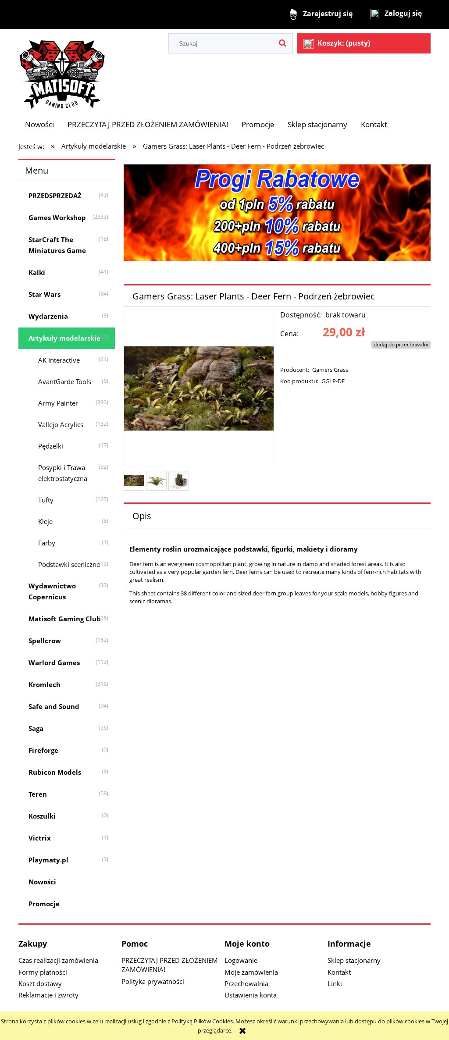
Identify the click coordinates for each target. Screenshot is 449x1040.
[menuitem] (39, 124)
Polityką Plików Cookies (202, 1021)
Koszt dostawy (40, 983)
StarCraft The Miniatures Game (57, 245)
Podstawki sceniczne (69, 564)
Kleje (45, 521)
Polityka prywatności (152, 981)
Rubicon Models (55, 772)
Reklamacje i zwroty (48, 994)
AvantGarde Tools (64, 381)
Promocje (44, 903)
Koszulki (42, 816)
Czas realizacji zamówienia (58, 960)
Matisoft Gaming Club (65, 618)
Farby (46, 542)
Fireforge (43, 750)
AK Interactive (59, 360)
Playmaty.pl (48, 859)
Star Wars (45, 294)
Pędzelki (50, 446)
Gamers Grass (330, 370)
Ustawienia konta (250, 994)
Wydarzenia (48, 316)
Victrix (40, 837)
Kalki (37, 272)
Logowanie (240, 960)
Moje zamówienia (251, 972)
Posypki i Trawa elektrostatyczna (62, 473)
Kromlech (45, 684)
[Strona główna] (62, 70)
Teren (38, 794)
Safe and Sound (54, 706)
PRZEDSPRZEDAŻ (55, 195)
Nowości (42, 881)
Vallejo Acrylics (60, 424)
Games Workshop (57, 217)
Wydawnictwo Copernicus (52, 591)
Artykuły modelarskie (64, 338)
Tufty (45, 499)
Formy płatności (42, 972)
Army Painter (58, 403)
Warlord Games (54, 662)
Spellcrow (45, 640)
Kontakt (339, 972)
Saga (36, 728)
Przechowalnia (246, 983)
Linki (335, 983)
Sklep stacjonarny (354, 960)
